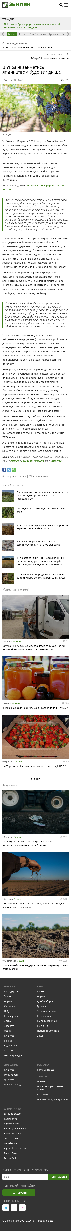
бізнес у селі (9, 476)
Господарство (11, 991)
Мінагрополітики (38, 476)
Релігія (8, 1040)
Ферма (22, 34)
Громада (54, 34)
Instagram (56, 460)
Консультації (44, 1016)
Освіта (8, 1030)
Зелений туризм (46, 1011)
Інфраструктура (13, 1055)
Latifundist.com (12, 1113)
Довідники (12, 1064)
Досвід (8, 1020)
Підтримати (19, 1192)
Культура (9, 1035)
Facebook (26, 460)
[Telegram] (9, 470)
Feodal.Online (11, 1158)
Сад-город (10, 1006)
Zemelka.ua (10, 1143)
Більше (35, 779)
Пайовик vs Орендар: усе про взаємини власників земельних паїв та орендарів (32, 26)
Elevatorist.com (12, 1133)
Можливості (11, 1074)
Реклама (43, 1064)
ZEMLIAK (42, 1076)
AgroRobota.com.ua (15, 1148)
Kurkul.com (10, 1118)
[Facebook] (4, 470)
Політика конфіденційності (52, 1099)
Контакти (42, 1094)
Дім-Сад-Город (38, 34)
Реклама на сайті (46, 1069)
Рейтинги (42, 1025)
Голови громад (12, 1084)
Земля (17, 837)
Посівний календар (48, 1030)
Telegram (39, 460)
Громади (9, 1079)
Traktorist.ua (11, 1138)
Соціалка (9, 1050)
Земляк (14, 460)
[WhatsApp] (14, 470)
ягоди (22, 476)
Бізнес (12, 34)
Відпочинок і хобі (47, 1020)
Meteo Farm (10, 1153)
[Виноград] (35, 108)
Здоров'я (9, 1025)
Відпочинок (10, 1045)
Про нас (41, 1081)
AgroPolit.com (11, 1123)
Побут (7, 1011)
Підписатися (58, 1176)
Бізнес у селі (11, 1016)
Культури (9, 1069)
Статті (41, 986)
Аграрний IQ (12, 1109)
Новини (17, 641)
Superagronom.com (15, 1128)
